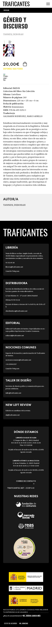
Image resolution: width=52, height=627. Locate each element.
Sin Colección (28, 91)
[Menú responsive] (48, 4)
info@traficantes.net (26, 484)
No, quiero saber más (32, 615)
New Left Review (18, 405)
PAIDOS (16, 88)
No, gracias (23, 623)
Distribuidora (16, 283)
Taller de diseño (18, 380)
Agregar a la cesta (25, 64)
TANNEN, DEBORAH (13, 34)
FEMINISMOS (18, 107)
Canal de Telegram (12, 271)
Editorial (13, 323)
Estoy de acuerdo (10, 623)
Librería (12, 247)
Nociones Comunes (21, 347)
